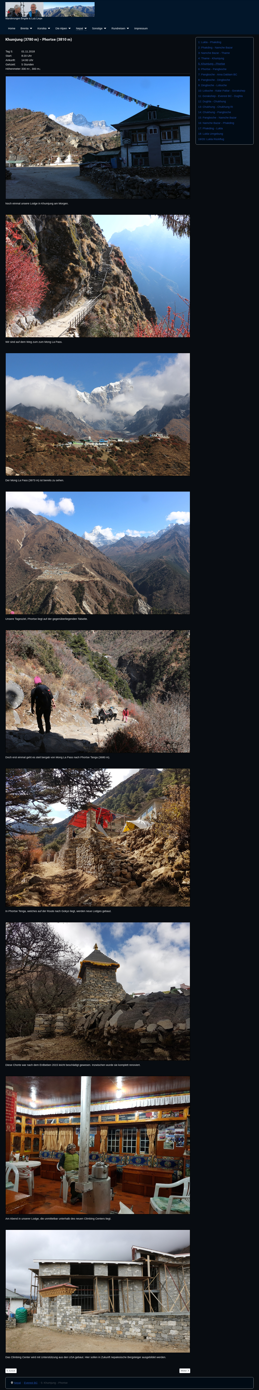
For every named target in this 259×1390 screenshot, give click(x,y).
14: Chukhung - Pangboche (214, 112)
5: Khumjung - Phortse (211, 63)
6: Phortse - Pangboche (212, 69)
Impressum (141, 28)
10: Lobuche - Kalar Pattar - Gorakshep (221, 90)
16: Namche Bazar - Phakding (216, 123)
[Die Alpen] (69, 28)
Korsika (41, 28)
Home (11, 28)
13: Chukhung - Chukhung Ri (215, 106)
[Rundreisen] (127, 28)
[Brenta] (30, 28)
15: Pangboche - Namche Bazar (217, 117)
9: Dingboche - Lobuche (212, 85)
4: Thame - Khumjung (211, 58)
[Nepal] (85, 28)
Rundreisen (118, 28)
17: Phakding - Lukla (210, 128)
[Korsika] (48, 28)
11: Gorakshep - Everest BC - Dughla (220, 96)
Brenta (24, 28)
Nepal (79, 28)
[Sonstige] (104, 28)
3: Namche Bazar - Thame (214, 52)
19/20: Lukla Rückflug (211, 139)
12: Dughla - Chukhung (212, 101)
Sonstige (97, 28)
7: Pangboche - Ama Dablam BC (217, 74)
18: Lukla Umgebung (210, 133)
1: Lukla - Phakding (209, 42)
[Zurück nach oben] (253, 1384)
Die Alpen (61, 28)
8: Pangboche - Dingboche (214, 79)
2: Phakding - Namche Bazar (215, 47)
